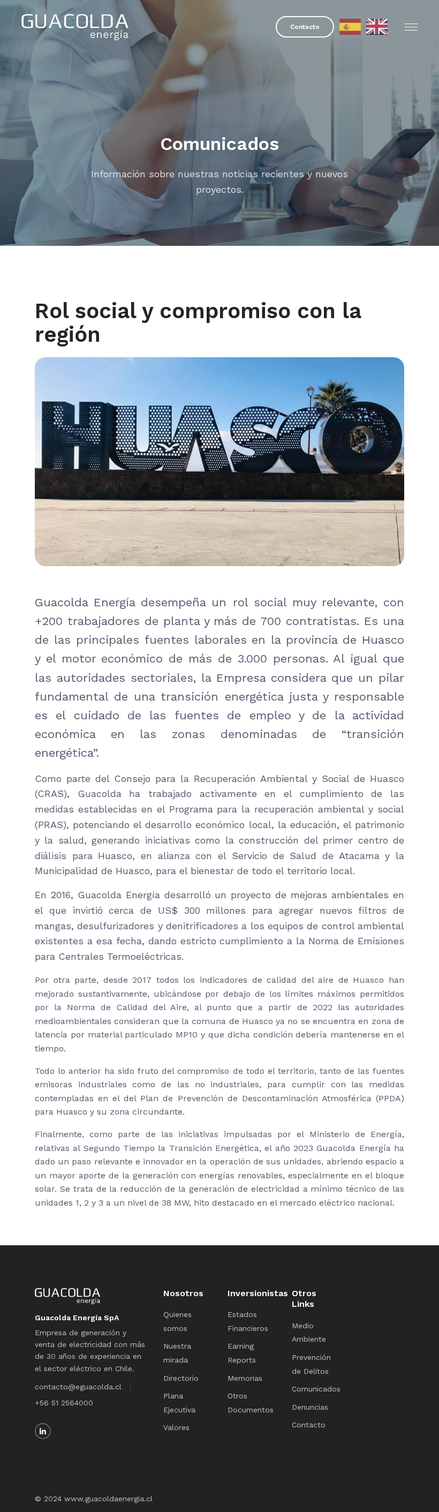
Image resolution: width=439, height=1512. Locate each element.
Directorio (181, 1378)
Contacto (305, 27)
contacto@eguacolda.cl (78, 1386)
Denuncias (310, 1407)
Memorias (245, 1378)
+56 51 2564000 (64, 1402)
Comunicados (316, 1389)
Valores (176, 1427)
